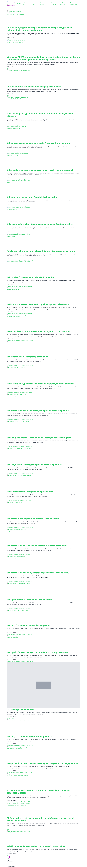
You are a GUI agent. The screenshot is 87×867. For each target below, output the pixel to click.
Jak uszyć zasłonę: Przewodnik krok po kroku (29, 625)
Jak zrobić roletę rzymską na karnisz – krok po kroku (33, 518)
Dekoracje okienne (42, 3)
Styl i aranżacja (53, 3)
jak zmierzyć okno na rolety (20, 709)
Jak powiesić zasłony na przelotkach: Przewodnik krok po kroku (38, 143)
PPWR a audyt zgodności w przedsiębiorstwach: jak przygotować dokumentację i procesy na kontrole (39, 28)
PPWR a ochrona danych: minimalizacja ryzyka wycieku (34, 86)
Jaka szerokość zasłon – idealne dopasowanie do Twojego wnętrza (40, 224)
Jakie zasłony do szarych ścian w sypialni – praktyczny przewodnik (40, 170)
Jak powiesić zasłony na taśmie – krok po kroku (30, 277)
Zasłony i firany (25, 3)
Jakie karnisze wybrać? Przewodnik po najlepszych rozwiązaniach (40, 331)
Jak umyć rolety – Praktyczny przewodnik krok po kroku (34, 464)
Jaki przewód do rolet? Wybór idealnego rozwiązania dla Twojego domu (42, 763)
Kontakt (19, 3)
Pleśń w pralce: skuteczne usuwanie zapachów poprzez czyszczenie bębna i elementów (41, 819)
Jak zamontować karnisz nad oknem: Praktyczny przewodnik (37, 545)
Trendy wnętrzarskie (73, 3)
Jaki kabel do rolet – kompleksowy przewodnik (30, 491)
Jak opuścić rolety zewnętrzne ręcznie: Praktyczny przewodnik (38, 652)
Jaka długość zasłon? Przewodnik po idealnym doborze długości (39, 437)
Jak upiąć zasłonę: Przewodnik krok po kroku (29, 599)
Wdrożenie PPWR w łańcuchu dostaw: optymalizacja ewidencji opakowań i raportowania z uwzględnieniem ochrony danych (43, 58)
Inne (8, 39)
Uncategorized (10, 718)
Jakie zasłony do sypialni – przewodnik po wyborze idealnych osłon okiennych (40, 114)
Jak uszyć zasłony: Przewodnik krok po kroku (29, 736)
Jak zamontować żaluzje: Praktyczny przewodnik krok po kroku (38, 410)
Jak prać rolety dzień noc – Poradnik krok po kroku (32, 197)
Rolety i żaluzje (33, 3)
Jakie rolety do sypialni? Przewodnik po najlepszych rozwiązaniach (40, 383)
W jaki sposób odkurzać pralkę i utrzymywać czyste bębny (36, 846)
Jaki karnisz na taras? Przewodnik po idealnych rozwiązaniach (38, 304)
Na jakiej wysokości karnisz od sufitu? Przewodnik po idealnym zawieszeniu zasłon (38, 791)
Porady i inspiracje (62, 3)
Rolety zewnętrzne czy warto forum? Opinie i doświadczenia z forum (41, 251)
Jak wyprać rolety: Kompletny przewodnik (28, 356)
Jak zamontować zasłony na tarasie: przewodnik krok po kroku (38, 572)
